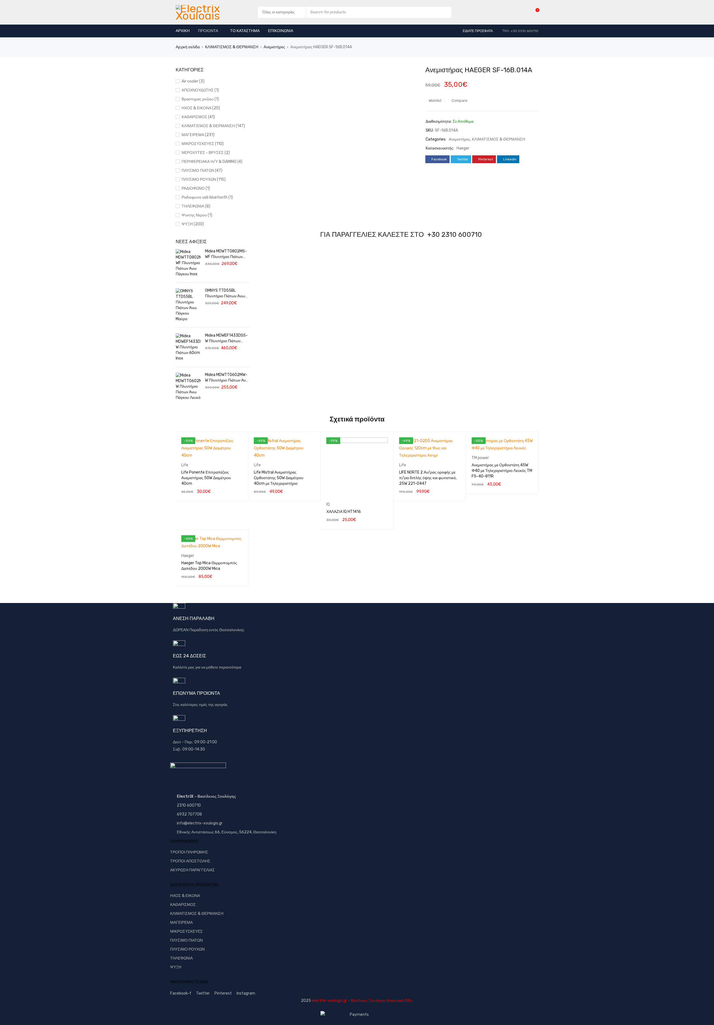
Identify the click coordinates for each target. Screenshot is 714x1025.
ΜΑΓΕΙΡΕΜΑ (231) (198, 134)
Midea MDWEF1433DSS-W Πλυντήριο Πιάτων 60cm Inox (226, 338)
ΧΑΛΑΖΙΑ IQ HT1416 (343, 511)
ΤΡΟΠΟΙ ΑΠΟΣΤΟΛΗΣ (190, 861)
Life (184, 465)
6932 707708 (189, 814)
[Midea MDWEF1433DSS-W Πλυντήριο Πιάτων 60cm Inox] (188, 347)
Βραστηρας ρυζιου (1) (200, 99)
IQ (328, 504)
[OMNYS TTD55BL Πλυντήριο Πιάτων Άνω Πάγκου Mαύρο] (188, 305)
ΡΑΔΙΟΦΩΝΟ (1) (196, 188)
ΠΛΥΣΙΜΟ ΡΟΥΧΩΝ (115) (204, 179)
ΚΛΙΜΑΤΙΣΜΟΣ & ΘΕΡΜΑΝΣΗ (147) (213, 126)
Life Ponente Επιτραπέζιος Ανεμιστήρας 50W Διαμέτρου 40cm (206, 478)
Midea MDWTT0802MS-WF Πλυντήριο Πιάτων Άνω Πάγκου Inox (226, 254)
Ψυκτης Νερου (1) (197, 215)
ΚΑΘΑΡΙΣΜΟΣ (183, 904)
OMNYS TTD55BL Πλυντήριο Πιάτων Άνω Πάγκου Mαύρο (225, 293)
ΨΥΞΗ (175, 967)
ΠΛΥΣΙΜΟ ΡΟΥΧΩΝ (187, 949)
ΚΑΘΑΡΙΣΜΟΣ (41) (198, 117)
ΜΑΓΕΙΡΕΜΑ (181, 922)
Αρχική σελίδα (188, 47)
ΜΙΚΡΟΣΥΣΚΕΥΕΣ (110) (203, 143)
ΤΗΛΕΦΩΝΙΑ (181, 958)
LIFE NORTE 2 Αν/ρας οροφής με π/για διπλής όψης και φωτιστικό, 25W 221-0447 (428, 478)
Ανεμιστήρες (274, 47)
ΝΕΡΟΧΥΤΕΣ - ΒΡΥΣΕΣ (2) (206, 152)
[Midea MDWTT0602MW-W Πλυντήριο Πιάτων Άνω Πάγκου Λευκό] (188, 387)
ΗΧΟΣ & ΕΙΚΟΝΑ (185, 895)
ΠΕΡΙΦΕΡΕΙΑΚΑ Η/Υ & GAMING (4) (212, 161)
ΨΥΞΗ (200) (193, 224)
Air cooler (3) (193, 81)
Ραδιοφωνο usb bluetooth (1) (207, 197)
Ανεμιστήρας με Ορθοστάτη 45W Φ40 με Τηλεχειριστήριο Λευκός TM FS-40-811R (502, 471)
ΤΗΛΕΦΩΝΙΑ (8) (196, 206)
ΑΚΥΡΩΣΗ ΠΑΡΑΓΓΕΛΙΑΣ (192, 870)
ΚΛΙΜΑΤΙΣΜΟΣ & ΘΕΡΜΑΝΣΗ (231, 47)
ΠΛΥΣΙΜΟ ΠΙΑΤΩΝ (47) (202, 170)
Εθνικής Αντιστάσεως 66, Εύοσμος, (207, 832)
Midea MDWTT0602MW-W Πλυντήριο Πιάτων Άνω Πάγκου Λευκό (227, 377)
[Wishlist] (534, 12)
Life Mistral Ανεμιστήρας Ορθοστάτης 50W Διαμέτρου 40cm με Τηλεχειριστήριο (278, 478)
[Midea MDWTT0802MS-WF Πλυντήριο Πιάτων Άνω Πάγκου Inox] (188, 263)
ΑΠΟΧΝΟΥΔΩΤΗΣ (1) (200, 90)
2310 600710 (189, 805)
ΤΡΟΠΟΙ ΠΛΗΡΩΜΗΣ (189, 852)
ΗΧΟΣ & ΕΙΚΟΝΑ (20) (201, 108)
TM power (480, 457)
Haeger (463, 148)
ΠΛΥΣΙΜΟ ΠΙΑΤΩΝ (186, 940)
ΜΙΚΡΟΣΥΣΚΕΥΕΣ (186, 931)
